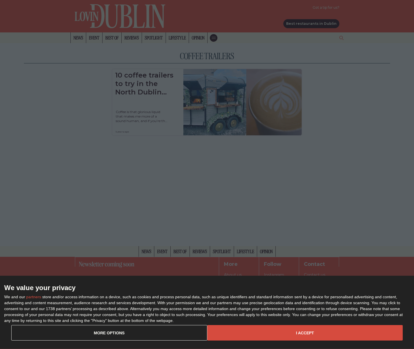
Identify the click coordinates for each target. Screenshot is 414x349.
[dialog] (207, 312)
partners (33, 297)
